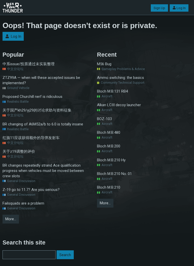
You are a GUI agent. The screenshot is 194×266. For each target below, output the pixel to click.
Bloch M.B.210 (108, 187)
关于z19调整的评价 (19, 151)
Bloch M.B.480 (108, 132)
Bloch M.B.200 (108, 146)
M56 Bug (104, 64)
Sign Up (159, 8)
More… (10, 219)
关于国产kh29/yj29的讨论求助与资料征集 (37, 110)
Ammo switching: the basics (120, 77)
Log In (181, 8)
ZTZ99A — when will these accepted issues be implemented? (41, 80)
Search (65, 255)
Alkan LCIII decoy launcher (119, 105)
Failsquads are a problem (23, 203)
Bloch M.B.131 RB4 (112, 91)
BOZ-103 (104, 119)
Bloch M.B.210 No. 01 (114, 173)
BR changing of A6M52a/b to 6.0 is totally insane (43, 124)
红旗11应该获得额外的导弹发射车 (31, 138)
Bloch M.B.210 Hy (111, 160)
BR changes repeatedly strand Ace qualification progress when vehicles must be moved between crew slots (43, 170)
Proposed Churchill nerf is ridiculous (32, 96)
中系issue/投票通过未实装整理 (29, 64)
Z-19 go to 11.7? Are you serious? (31, 189)
